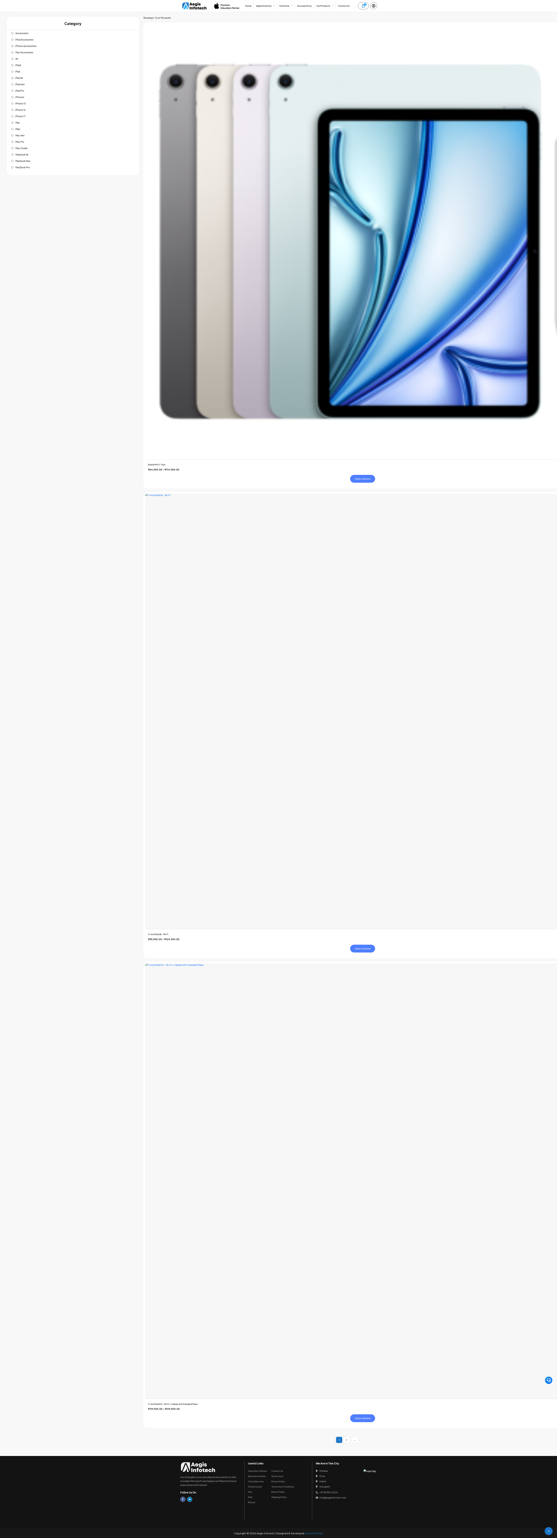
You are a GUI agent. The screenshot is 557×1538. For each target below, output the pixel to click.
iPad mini (20, 84)
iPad (17, 71)
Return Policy (278, 1491)
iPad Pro (19, 90)
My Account (277, 1476)
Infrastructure (255, 1486)
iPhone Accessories (25, 45)
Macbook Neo (22, 160)
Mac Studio (21, 148)
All (16, 58)
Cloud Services (256, 1481)
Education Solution (257, 1470)
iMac (17, 129)
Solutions (284, 6)
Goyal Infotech (314, 1533)
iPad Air (19, 77)
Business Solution (257, 1476)
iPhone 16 (20, 109)
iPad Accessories (24, 39)
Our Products (323, 6)
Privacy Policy (278, 1481)
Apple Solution (264, 6)
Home (248, 6)
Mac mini (19, 135)
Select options (363, 478)
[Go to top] (549, 1531)
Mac (17, 122)
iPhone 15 (20, 103)
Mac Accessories (24, 52)
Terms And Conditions (282, 1486)
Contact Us (344, 6)
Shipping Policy (279, 1497)
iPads (18, 65)
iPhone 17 (20, 116)
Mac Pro (19, 141)
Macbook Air (21, 154)
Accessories (21, 33)
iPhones (19, 97)
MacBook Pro (22, 167)
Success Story (304, 6)
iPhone (251, 1502)
